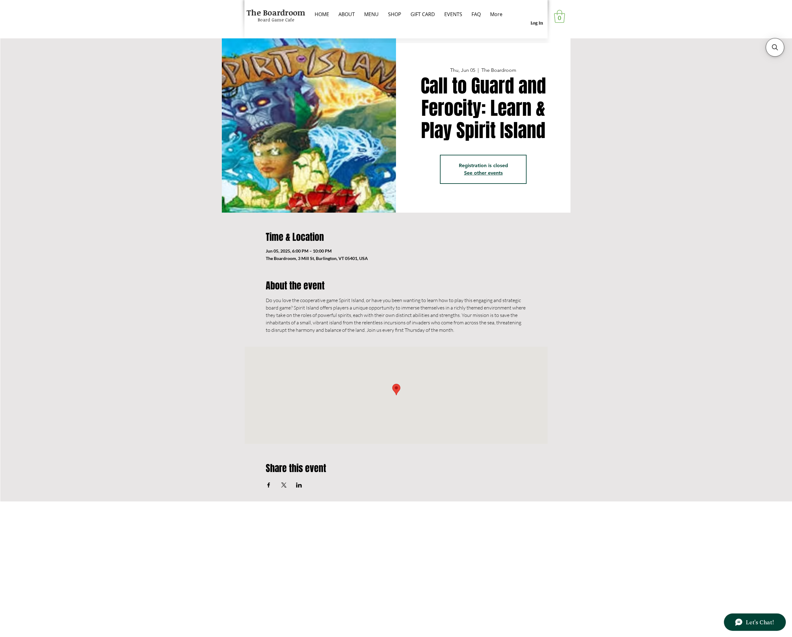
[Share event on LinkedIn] (299, 485)
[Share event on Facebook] (269, 485)
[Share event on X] (284, 485)
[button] (559, 16)
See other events (483, 173)
